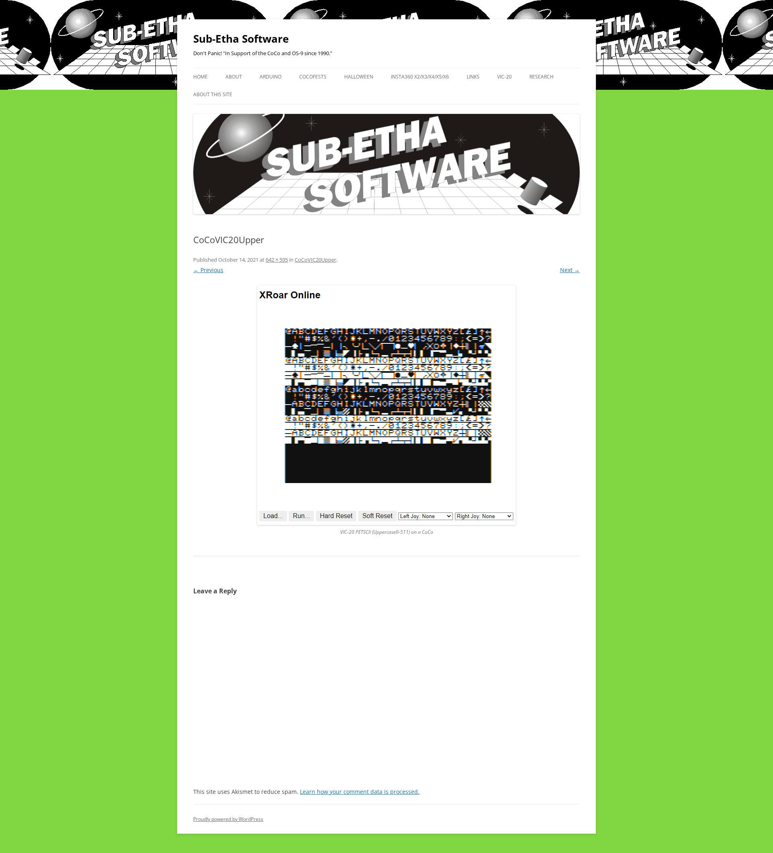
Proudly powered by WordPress (228, 819)
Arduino (270, 76)
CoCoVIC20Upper (315, 259)
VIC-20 (504, 76)
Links (473, 76)
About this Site (212, 94)
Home (200, 76)
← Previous (208, 270)
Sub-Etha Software (241, 38)
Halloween (358, 76)
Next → (570, 270)
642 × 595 (277, 259)
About (233, 76)
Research (541, 76)
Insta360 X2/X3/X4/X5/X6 (420, 76)
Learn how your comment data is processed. (360, 791)
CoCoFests (313, 76)
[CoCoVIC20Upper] (386, 405)
